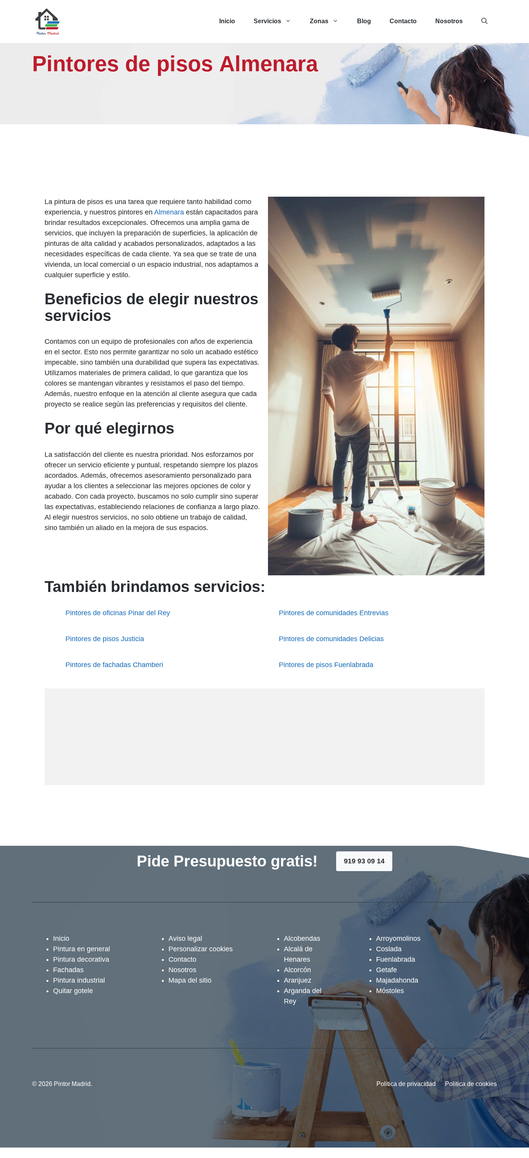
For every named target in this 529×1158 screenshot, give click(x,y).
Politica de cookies (471, 1084)
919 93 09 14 (364, 861)
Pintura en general (81, 949)
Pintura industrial (79, 980)
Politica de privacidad (406, 1084)
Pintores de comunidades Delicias (331, 639)
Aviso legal (185, 938)
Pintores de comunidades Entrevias (333, 613)
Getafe (386, 970)
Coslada (389, 949)
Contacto (403, 21)
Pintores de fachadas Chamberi (114, 665)
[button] (484, 21)
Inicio (227, 21)
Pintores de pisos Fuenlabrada (326, 665)
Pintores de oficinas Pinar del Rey (117, 613)
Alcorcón (297, 970)
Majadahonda (397, 980)
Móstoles (390, 991)
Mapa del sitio (189, 980)
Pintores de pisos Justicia (104, 639)
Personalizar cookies (200, 949)
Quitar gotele (73, 991)
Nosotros (449, 21)
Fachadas (68, 970)
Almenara (169, 212)
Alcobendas (302, 938)
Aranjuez (297, 980)
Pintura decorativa (81, 959)
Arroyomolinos (398, 938)
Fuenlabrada (395, 959)
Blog (364, 21)
